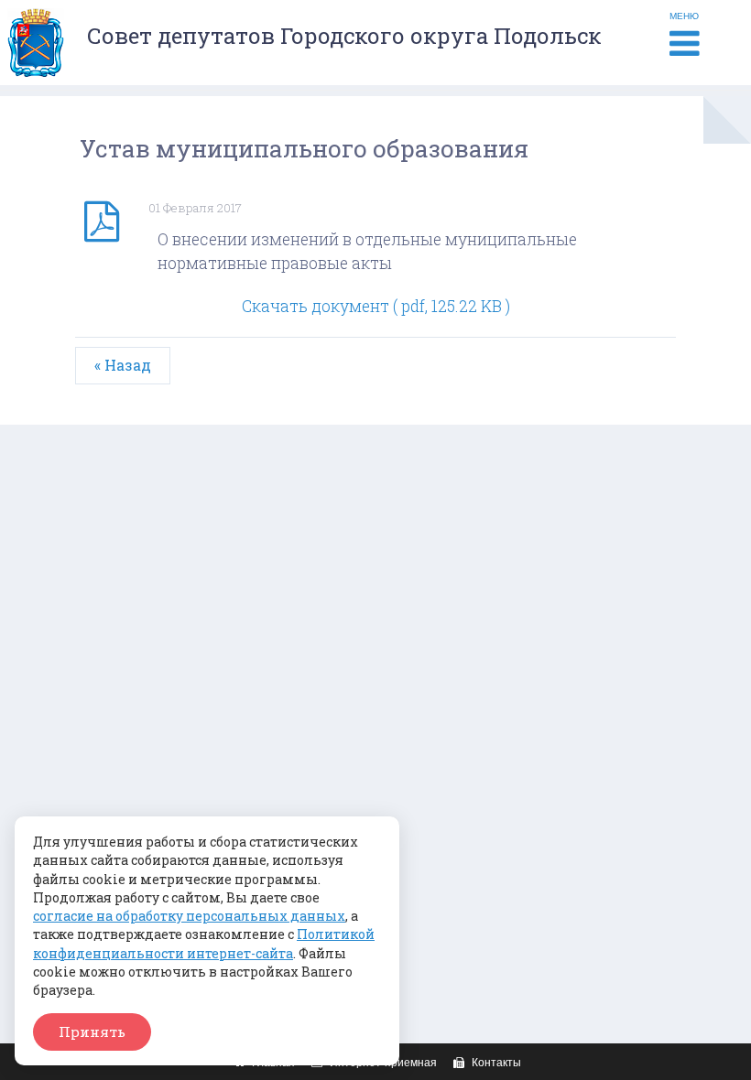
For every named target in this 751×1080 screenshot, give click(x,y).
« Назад (122, 364)
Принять (92, 1031)
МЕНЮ (684, 16)
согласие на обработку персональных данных (189, 915)
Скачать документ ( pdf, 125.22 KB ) (376, 306)
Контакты (495, 1062)
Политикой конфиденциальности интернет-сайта (204, 943)
